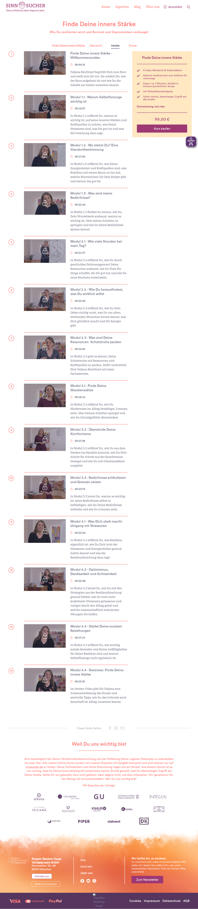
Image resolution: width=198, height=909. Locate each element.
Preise (133, 45)
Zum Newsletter (147, 879)
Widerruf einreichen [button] (46, 883)
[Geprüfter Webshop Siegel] (99, 900)
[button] (110, 728)
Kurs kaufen (162, 128)
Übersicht (96, 45)
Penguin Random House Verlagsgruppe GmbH (46, 860)
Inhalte (115, 45)
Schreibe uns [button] (42, 876)
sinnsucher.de (34, 767)
